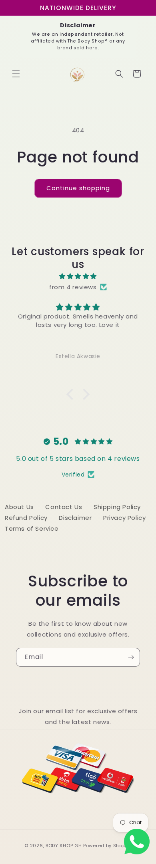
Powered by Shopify (107, 845)
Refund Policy (26, 517)
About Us (19, 507)
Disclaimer (75, 517)
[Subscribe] (131, 657)
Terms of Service (32, 528)
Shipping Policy (117, 507)
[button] (16, 74)
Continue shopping (78, 188)
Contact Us (63, 507)
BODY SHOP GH (64, 845)
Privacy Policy (124, 517)
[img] (78, 276)
